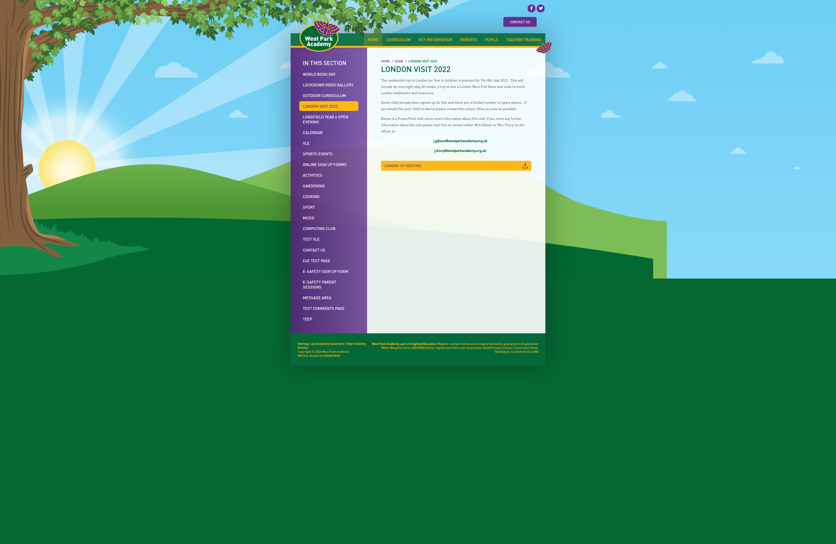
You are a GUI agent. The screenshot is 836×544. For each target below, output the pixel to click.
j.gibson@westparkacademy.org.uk (460, 140)
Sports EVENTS (318, 153)
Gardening (314, 185)
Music (309, 217)
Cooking (311, 196)
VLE (306, 143)
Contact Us (520, 22)
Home (385, 61)
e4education (331, 355)
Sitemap (303, 344)
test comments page (324, 308)
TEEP (307, 318)
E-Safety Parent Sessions (319, 284)
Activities (312, 175)
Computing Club (319, 228)
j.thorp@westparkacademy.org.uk (460, 150)
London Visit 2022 (422, 61)
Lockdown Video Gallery (328, 84)
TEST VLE (311, 239)
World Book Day (319, 74)
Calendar (313, 132)
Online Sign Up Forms (325, 164)
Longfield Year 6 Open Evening (325, 119)
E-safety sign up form (325, 271)
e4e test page (316, 260)
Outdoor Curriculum (324, 95)
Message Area (317, 297)
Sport (309, 207)
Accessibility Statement (327, 344)
